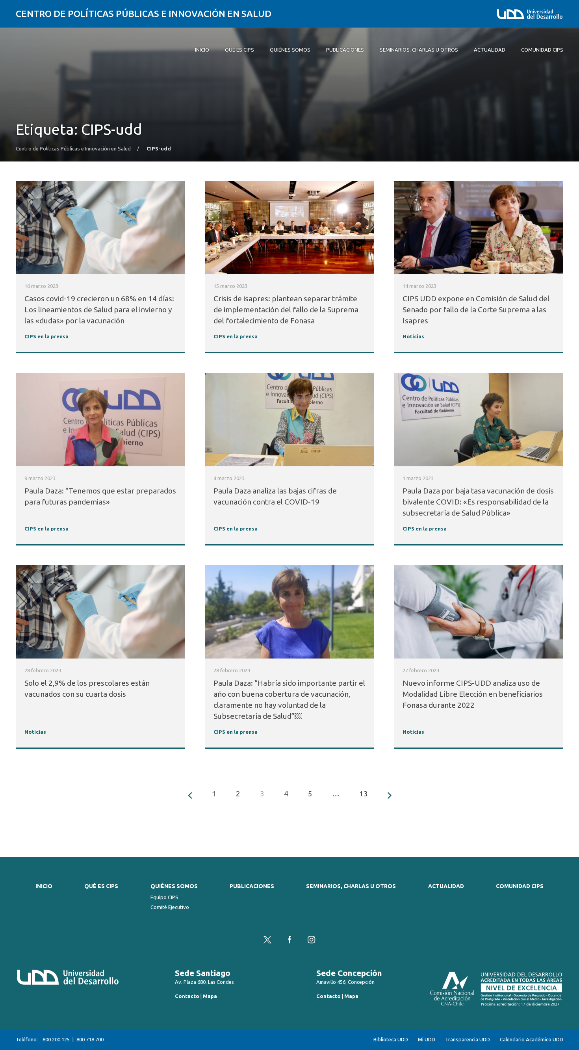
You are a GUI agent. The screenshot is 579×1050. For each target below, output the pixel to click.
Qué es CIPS (101, 886)
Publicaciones (252, 886)
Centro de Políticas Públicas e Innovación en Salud (143, 14)
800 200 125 (56, 1039)
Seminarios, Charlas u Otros (351, 886)
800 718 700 (90, 1039)
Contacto (187, 996)
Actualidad (446, 886)
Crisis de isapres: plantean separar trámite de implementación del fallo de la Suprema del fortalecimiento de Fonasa (285, 309)
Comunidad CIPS (520, 886)
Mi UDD (426, 1040)
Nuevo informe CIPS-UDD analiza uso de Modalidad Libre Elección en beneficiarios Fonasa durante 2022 (473, 694)
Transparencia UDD (467, 1040)
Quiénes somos (174, 886)
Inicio (43, 886)
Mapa (210, 996)
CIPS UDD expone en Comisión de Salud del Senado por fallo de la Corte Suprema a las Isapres (476, 309)
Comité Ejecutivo (169, 907)
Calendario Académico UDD (531, 1040)
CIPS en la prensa (46, 336)
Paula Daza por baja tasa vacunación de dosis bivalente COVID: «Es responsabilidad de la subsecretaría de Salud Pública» (478, 501)
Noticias (413, 336)
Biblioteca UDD (390, 1040)
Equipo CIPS (164, 897)
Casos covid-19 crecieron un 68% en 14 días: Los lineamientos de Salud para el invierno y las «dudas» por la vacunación (99, 309)
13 (363, 793)
